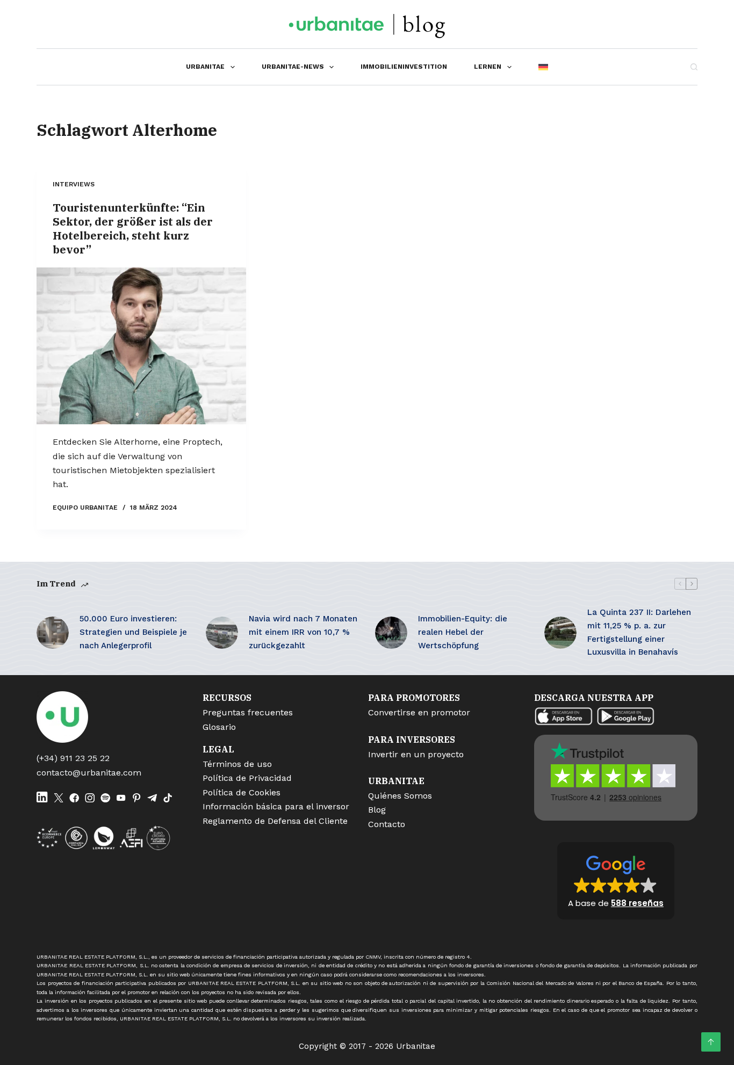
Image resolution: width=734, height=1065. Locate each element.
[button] (615, 880)
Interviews (74, 184)
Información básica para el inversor (276, 806)
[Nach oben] (711, 1042)
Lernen (487, 66)
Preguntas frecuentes (248, 712)
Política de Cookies (241, 792)
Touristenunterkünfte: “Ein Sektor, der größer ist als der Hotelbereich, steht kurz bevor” (133, 228)
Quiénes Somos (400, 796)
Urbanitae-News (293, 66)
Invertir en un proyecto (416, 754)
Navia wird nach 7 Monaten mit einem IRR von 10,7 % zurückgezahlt (303, 632)
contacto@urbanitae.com (89, 772)
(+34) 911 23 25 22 (73, 758)
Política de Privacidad (247, 778)
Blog (377, 810)
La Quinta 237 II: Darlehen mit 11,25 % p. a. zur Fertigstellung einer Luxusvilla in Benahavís (639, 632)
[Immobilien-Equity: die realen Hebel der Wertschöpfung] (391, 633)
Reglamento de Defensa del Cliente (275, 821)
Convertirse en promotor (419, 712)
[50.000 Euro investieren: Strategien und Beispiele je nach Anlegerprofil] (53, 633)
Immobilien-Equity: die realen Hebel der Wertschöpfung (462, 632)
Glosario (219, 727)
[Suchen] (693, 66)
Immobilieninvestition (404, 66)
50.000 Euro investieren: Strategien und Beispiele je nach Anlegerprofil (133, 632)
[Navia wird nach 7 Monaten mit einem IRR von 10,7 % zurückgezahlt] (222, 633)
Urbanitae (205, 66)
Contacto (386, 824)
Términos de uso (237, 764)
